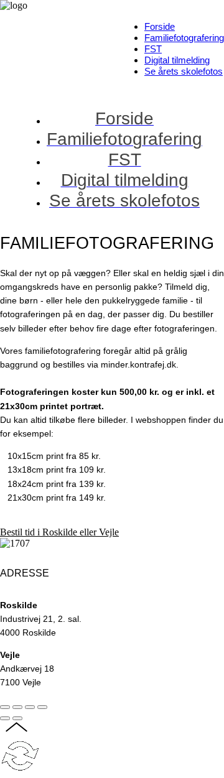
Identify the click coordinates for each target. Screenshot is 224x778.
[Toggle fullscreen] (30, 707)
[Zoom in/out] (42, 707)
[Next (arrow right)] (17, 718)
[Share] (17, 707)
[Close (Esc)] (5, 707)
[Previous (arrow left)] (5, 718)
